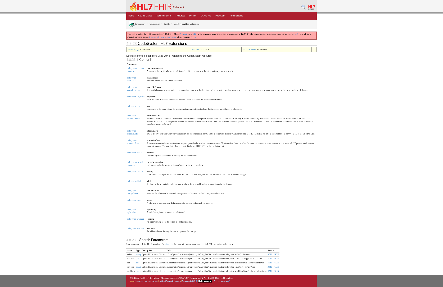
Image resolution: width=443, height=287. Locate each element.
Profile (167, 24)
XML (270, 254)
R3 (195, 37)
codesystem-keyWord (135, 96)
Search (138, 281)
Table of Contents (166, 281)
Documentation (163, 15)
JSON (276, 254)
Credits (178, 281)
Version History (151, 281)
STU (195, 34)
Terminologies (236, 15)
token (138, 271)
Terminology (139, 24)
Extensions (206, 15)
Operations (220, 15)
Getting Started (145, 15)
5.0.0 (295, 34)
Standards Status (249, 49)
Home (131, 15)
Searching (169, 244)
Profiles (192, 15)
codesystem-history (135, 171)
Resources (180, 15)
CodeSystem (155, 24)
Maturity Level (198, 49)
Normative (184, 34)
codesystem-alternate (135, 228)
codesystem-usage (134, 106)
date (137, 258)
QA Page (229, 278)
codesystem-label (134, 181)
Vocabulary (132, 49)
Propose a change (221, 281)
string (138, 254)
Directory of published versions (162, 37)
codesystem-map (134, 200)
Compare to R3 (188, 281)
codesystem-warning (135, 219)
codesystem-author (134, 152)
